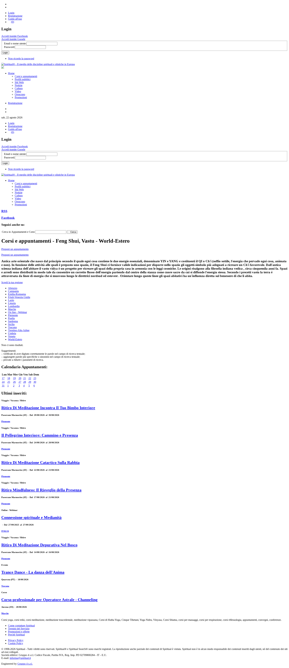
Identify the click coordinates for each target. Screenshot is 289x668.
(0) (12, 21)
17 (3, 378)
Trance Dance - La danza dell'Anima (32, 572)
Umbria (12, 333)
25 (8, 381)
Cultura (19, 88)
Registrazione (15, 15)
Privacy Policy (15, 640)
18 (8, 378)
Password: (9, 47)
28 (24, 381)
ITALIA (5, 531)
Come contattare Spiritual (21, 625)
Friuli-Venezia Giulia (19, 297)
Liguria (12, 303)
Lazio (11, 300)
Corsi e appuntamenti (26, 76)
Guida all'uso (15, 18)
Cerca (73, 232)
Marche (12, 309)
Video (18, 91)
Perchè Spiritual (16, 634)
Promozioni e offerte (19, 631)
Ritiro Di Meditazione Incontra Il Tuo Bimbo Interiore (48, 408)
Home (11, 73)
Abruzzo (12, 288)
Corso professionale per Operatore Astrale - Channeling (49, 599)
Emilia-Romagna (17, 294)
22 (29, 378)
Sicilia (11, 324)
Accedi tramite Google (13, 39)
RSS (4, 211)
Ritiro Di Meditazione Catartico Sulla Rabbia (40, 462)
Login (11, 12)
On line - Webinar (17, 312)
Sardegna (13, 321)
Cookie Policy (15, 643)
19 (14, 378)
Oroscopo (20, 94)
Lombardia (14, 306)
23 (34, 378)
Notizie (18, 85)
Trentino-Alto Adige (18, 330)
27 (20, 381)
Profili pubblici (22, 79)
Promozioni (21, 97)
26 (14, 381)
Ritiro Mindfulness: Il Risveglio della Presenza (41, 490)
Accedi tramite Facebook (14, 36)
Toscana (12, 327)
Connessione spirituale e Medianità (31, 517)
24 (3, 381)
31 (3, 385)
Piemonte (13, 315)
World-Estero (15, 339)
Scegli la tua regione (12, 282)
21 (24, 378)
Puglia (11, 318)
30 (34, 381)
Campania (13, 291)
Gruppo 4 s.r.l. (25, 663)
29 (29, 381)
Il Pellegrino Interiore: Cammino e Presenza (39, 435)
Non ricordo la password (21, 58)
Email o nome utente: (15, 43)
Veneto (11, 336)
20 (20, 378)
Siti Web (19, 82)
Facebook (8, 218)
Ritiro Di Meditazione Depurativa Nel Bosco (39, 545)
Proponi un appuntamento (15, 249)
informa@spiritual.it (20, 658)
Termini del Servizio (18, 628)
